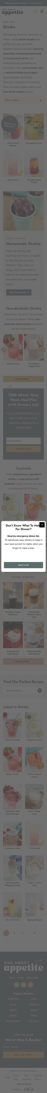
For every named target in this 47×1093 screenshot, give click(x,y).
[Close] (42, 524)
